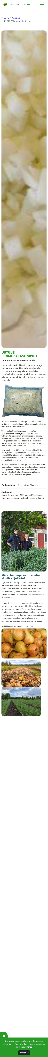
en (28, 4)
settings (28, 1047)
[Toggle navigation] (42, 4)
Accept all (24, 1052)
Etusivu (5, 18)
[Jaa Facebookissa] (4, 1036)
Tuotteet (16, 18)
